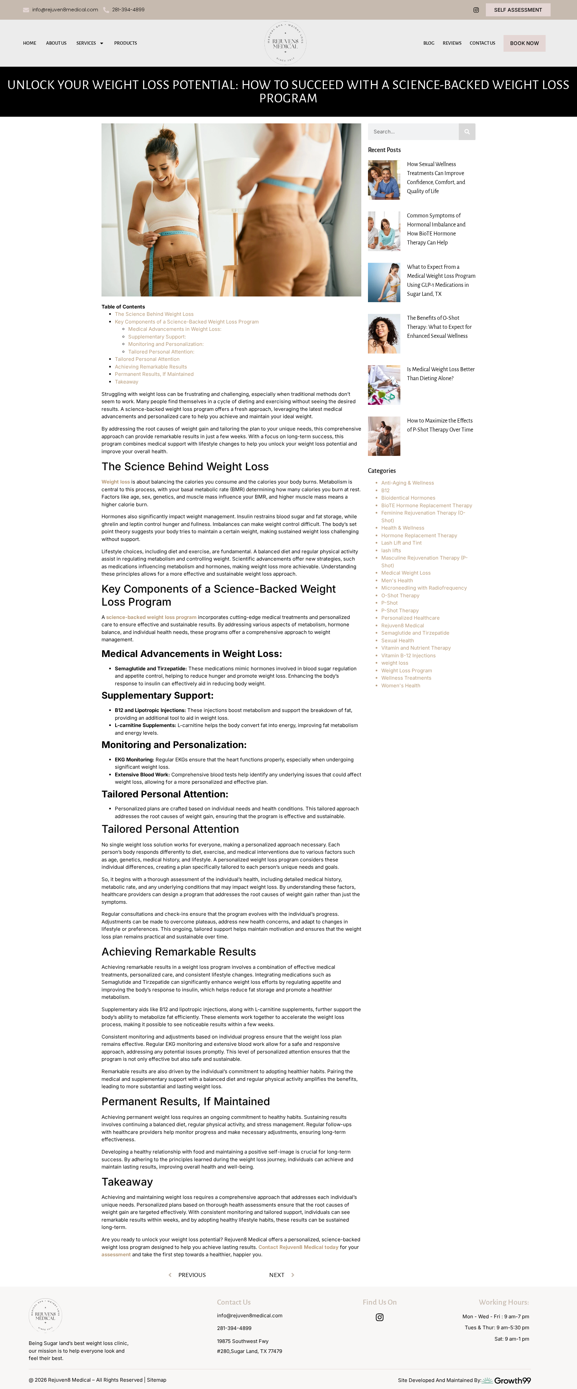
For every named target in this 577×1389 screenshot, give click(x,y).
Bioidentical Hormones (408, 498)
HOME (29, 43)
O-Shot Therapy (400, 595)
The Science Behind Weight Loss (154, 314)
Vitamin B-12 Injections (408, 655)
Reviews (452, 43)
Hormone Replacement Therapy (419, 535)
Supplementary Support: (157, 336)
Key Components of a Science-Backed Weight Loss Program (187, 321)
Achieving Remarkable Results (151, 367)
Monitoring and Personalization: (166, 344)
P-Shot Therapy (400, 610)
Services (86, 43)
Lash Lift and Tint (401, 543)
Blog (428, 43)
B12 (385, 490)
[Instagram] (476, 10)
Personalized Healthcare (410, 618)
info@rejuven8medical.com (249, 1315)
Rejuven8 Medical (402, 625)
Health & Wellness (402, 528)
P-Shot (389, 603)
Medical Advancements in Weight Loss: (174, 329)
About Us (56, 43)
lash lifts (391, 550)
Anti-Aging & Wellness (407, 483)
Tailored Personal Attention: (161, 352)
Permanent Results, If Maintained (154, 374)
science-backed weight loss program (151, 617)
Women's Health (400, 685)
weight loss (394, 663)
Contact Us (482, 43)
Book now (524, 43)
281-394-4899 (234, 1328)
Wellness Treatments (406, 678)
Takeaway (126, 382)
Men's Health (397, 580)
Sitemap (156, 1380)
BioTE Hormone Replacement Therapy (426, 505)
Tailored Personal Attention (147, 359)
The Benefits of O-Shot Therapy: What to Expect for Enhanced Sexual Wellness (439, 327)
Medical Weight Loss (406, 573)
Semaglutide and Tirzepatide (415, 633)
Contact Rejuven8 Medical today (298, 1247)
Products (125, 43)
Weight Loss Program (406, 670)
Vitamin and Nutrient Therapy (416, 648)
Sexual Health (397, 640)
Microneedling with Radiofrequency (424, 588)
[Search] (467, 131)
